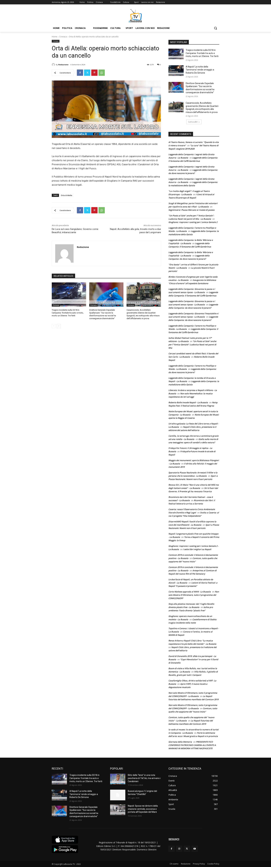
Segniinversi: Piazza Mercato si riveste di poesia (191, 210)
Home (54, 36)
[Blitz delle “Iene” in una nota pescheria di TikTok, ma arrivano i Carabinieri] (117, 779)
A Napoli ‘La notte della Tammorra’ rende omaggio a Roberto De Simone (200, 69)
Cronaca (63, 36)
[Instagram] (179, 849)
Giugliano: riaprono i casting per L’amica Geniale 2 (192, 222)
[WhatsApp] (101, 73)
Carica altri (193, 121)
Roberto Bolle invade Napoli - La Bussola (188, 402)
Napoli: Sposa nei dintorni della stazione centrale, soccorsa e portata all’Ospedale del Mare (143, 809)
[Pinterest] (94, 73)
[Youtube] (195, 849)
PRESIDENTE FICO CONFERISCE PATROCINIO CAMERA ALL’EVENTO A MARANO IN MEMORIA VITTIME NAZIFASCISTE (192, 745)
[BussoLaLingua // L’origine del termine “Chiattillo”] (117, 795)
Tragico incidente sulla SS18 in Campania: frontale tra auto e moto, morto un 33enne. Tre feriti (68, 313)
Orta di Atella (66, 195)
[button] (215, 28)
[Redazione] (54, 64)
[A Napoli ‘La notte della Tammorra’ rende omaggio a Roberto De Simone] (176, 70)
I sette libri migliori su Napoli (197, 549)
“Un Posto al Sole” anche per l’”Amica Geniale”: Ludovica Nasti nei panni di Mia (192, 344)
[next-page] (59, 326)
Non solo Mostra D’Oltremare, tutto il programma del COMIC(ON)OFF (193, 595)
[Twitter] (87, 73)
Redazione (63, 64)
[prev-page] (54, 326)
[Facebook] (80, 73)
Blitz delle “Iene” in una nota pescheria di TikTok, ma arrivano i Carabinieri (144, 778)
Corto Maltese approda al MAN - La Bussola (189, 591)
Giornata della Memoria (180, 741)
